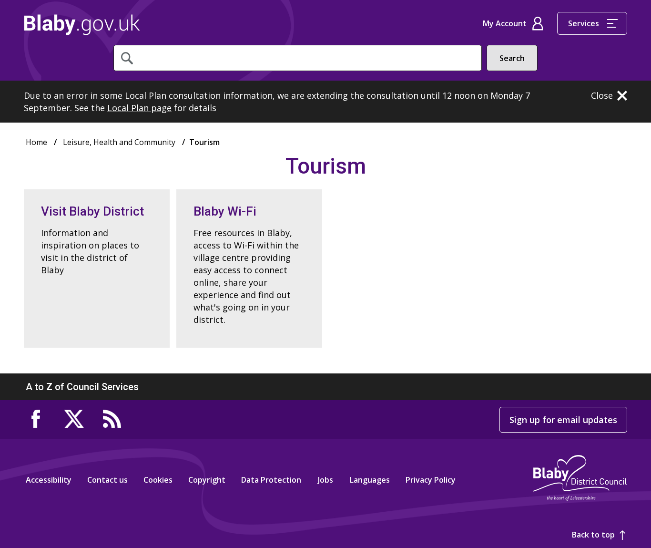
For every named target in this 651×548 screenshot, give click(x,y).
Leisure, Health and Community (119, 142)
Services (583, 23)
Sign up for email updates (563, 419)
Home (82, 24)
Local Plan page (139, 108)
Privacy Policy (431, 480)
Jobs (325, 480)
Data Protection (271, 480)
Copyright (206, 480)
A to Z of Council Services (82, 387)
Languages (370, 480)
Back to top (593, 534)
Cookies (158, 480)
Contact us (107, 480)
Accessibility (48, 480)
